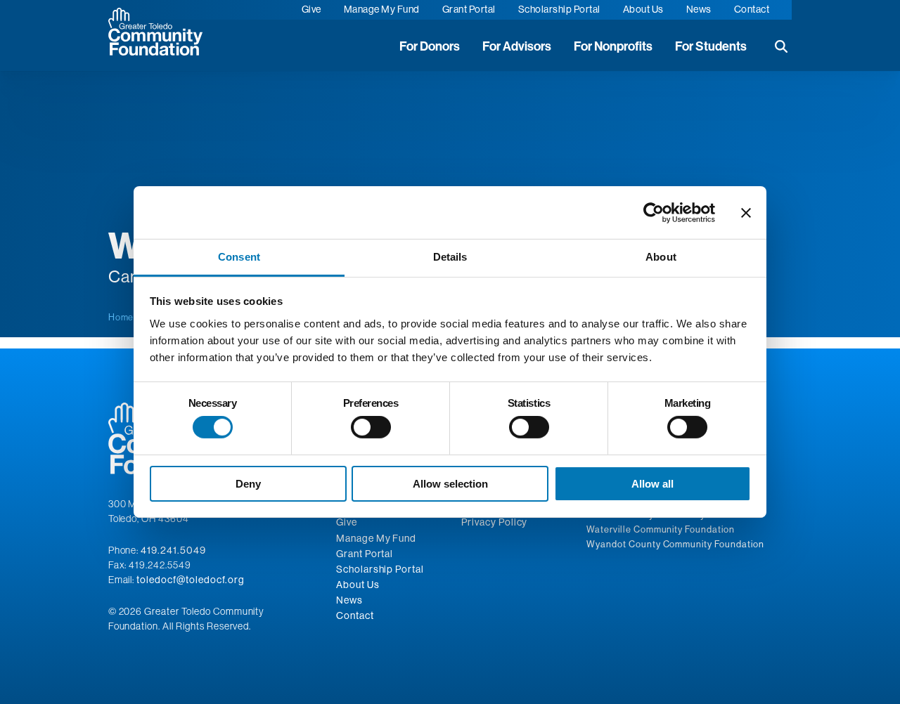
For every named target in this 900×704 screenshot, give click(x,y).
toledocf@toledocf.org (190, 579)
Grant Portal (469, 9)
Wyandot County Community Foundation (675, 543)
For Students (711, 46)
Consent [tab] (239, 257)
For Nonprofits (613, 46)
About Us (643, 9)
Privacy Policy (494, 522)
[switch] (371, 427)
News (699, 9)
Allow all (652, 484)
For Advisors (516, 46)
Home (121, 316)
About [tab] (660, 257)
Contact (752, 9)
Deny (248, 484)
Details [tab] (450, 257)
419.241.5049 (173, 550)
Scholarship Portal (559, 9)
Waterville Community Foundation (660, 529)
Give (311, 9)
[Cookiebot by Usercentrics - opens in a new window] (653, 212)
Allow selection (450, 484)
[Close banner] (746, 212)
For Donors (429, 46)
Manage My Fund (382, 9)
